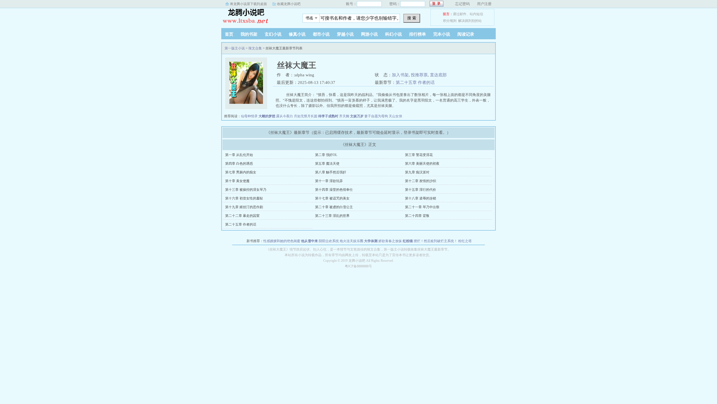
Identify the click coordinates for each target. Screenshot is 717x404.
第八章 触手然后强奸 (330, 172)
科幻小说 (393, 34)
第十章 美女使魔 (237, 181)
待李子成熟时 (328, 116)
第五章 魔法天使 (327, 164)
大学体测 (371, 241)
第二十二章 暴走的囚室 (242, 216)
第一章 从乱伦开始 (239, 155)
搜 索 (411, 18)
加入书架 (400, 75)
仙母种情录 (249, 116)
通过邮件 (459, 14)
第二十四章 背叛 (417, 216)
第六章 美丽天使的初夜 (422, 164)
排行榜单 (417, 34)
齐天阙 (344, 116)
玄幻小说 (273, 34)
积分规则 (450, 21)
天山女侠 (395, 116)
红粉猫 (408, 241)
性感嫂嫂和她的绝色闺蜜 (281, 241)
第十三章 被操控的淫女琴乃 (245, 190)
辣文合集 (255, 48)
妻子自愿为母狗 (376, 116)
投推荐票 (419, 75)
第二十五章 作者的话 (415, 82)
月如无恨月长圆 (305, 116)
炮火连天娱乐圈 (351, 241)
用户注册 (484, 4)
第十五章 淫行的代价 (420, 190)
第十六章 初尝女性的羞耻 (244, 198)
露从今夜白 (284, 116)
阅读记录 (465, 34)
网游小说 (369, 34)
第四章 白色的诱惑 (239, 164)
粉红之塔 (465, 241)
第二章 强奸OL (326, 155)
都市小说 (321, 34)
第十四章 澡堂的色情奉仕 (334, 190)
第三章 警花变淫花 (419, 155)
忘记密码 (462, 4)
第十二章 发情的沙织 (420, 181)
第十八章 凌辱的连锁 (420, 198)
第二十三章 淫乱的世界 (332, 216)
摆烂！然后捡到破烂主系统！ (435, 241)
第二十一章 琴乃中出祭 (422, 207)
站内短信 (476, 14)
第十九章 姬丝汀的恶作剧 (244, 207)
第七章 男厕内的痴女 (240, 172)
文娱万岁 (357, 116)
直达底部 (438, 75)
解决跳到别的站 (470, 21)
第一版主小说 (256, 16)
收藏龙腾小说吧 (289, 4)
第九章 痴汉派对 (417, 172)
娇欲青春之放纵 (390, 241)
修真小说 (297, 34)
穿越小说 (345, 34)
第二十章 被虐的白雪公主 (334, 207)
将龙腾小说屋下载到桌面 (248, 4)
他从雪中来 (309, 241)
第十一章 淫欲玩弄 (329, 181)
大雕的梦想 (267, 116)
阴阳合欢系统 (329, 241)
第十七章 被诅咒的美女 (332, 198)
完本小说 (441, 34)
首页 (229, 34)
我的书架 (249, 34)
